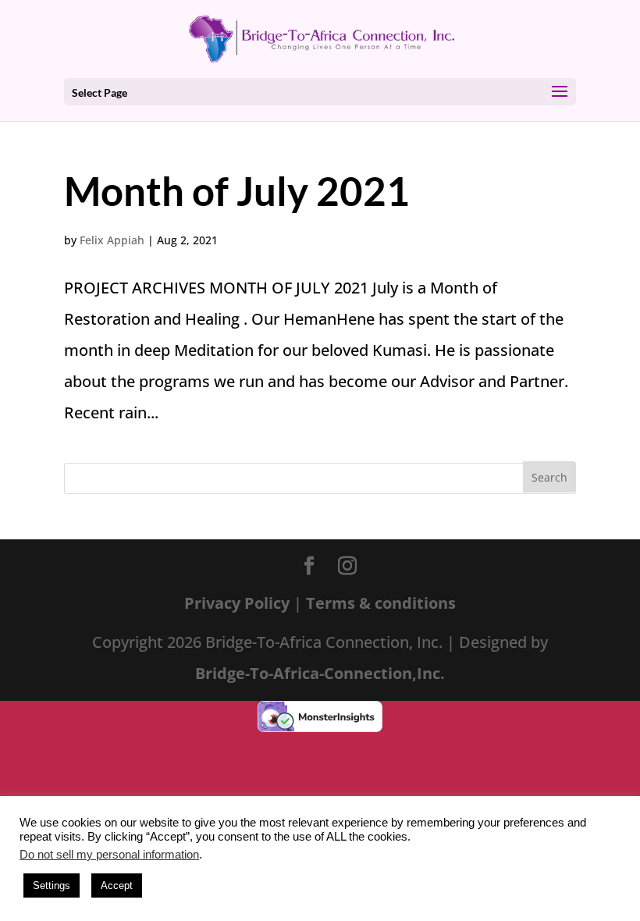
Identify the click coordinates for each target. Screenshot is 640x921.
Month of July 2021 (237, 191)
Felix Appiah (112, 240)
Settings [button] (51, 885)
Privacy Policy (238, 602)
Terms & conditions (381, 602)
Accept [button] (117, 885)
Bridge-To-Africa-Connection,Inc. (320, 673)
